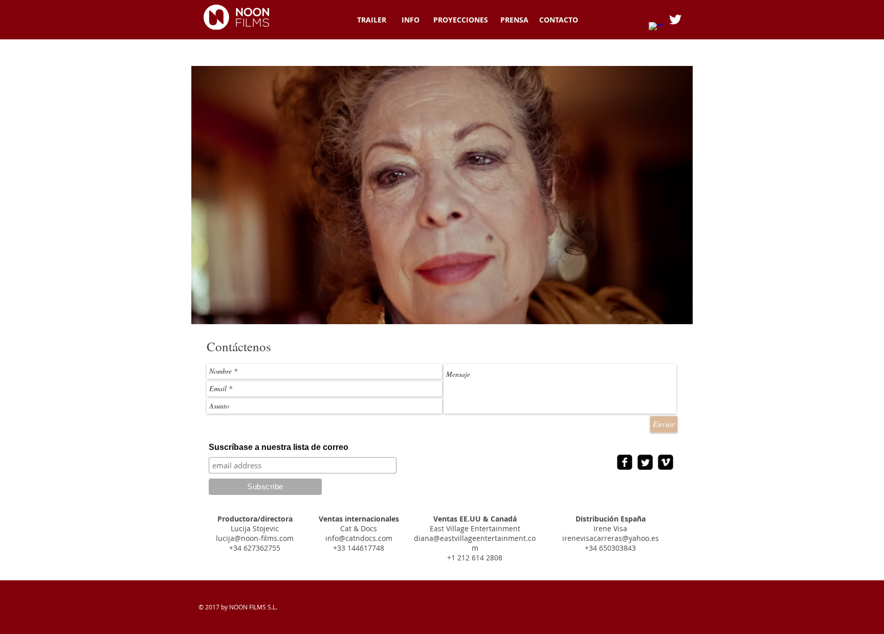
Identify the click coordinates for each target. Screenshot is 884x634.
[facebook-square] (624, 462)
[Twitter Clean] (675, 19)
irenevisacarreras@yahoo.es (610, 538)
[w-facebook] (656, 29)
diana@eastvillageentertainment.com (475, 543)
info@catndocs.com (358, 538)
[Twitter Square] (645, 462)
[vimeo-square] (665, 462)
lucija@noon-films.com (255, 538)
